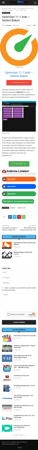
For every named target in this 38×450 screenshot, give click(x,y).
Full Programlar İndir (23, 8)
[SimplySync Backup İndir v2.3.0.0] (7, 388)
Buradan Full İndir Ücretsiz (9, 8)
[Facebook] (10, 217)
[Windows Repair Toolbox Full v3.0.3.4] (7, 255)
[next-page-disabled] (6, 261)
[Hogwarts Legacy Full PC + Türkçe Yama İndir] (7, 348)
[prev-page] (3, 261)
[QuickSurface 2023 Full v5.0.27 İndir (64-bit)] (7, 408)
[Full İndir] (3, 25)
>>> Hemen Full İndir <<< (19, 82)
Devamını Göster (18, 435)
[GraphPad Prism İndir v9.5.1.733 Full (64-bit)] (7, 418)
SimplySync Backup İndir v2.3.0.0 (24, 385)
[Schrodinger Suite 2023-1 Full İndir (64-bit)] (7, 398)
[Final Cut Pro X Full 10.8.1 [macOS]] (7, 338)
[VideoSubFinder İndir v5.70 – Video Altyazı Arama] (7, 358)
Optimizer (13, 207)
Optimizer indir (22, 207)
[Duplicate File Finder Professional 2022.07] (7, 245)
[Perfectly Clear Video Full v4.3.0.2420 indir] (7, 428)
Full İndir (8, 25)
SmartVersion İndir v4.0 (21, 375)
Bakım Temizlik (6, 13)
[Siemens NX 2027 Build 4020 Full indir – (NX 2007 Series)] (7, 368)
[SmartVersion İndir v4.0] (7, 378)
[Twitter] (14, 217)
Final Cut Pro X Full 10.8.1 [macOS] (25, 335)
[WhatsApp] (23, 217)
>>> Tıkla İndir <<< (19, 164)
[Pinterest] (19, 217)
